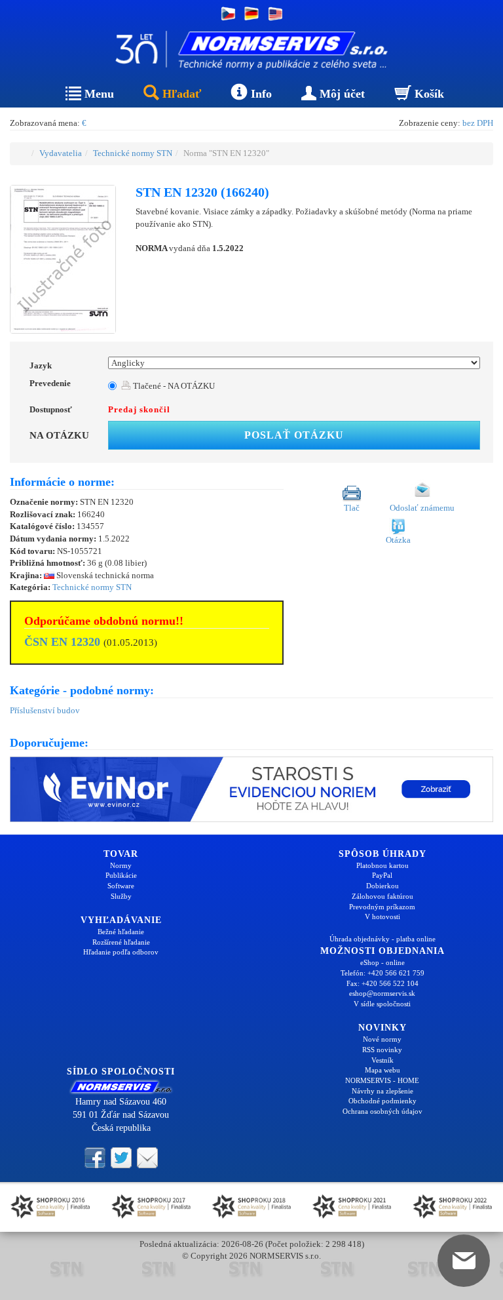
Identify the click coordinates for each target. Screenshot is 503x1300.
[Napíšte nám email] (147, 1156)
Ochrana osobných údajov (382, 1111)
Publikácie (121, 875)
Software (120, 886)
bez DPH (477, 123)
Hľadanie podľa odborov (120, 952)
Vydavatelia (60, 153)
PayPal (382, 875)
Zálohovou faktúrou (382, 896)
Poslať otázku (294, 435)
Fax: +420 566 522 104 (382, 983)
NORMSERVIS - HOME (382, 1080)
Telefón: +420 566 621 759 (382, 973)
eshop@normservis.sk (382, 993)
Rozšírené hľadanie (121, 942)
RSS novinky (382, 1050)
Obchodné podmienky (382, 1101)
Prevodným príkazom (382, 907)
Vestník (382, 1060)
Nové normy (382, 1039)
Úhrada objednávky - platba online (382, 939)
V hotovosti (382, 916)
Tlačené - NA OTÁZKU (173, 386)
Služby (121, 896)
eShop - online (382, 962)
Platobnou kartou (382, 865)
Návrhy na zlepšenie (382, 1091)
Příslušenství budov (45, 710)
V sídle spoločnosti (382, 1004)
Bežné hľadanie (121, 932)
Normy (121, 865)
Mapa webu (382, 1070)
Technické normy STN (132, 153)
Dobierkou (382, 886)
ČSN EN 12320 (62, 641)
